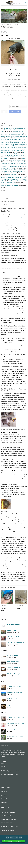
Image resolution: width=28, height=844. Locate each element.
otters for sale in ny (10, 176)
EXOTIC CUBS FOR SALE (8, 830)
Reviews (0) (4, 204)
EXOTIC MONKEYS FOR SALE (9, 826)
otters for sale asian (20, 171)
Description (4, 198)
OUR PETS (4, 798)
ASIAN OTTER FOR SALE (8, 812)
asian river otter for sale (8, 136)
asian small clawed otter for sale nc (12, 142)
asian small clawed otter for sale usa (9, 147)
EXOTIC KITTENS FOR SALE (8, 823)
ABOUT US (4, 791)
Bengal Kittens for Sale (19, 155)
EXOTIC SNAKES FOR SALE (8, 819)
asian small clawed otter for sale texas (16, 145)
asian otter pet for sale (14, 134)
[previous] (1, 603)
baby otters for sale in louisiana (18, 153)
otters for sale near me (6, 177)
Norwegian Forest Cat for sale (11, 169)
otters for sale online (8, 179)
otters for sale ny (15, 177)
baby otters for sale (5, 152)
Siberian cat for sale (5, 184)
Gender (3, 106)
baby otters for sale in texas (7, 155)
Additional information (8, 201)
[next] (27, 603)
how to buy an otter (5, 166)
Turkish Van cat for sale (13, 185)
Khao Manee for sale (14, 166)
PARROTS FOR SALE (6, 815)
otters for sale (13, 171)
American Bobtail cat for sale (10, 128)
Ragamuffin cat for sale (16, 180)
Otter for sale (22, 169)
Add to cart (14, 112)
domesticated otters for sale (9, 165)
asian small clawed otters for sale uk (14, 149)
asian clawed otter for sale (9, 129)
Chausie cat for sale (14, 163)
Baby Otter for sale (20, 150)
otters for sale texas (17, 179)
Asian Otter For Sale (12, 24)
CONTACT (4, 795)
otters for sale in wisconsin (20, 176)
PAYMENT (4, 802)
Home (3, 24)
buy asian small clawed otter (17, 160)
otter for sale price (5, 171)
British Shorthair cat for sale (18, 157)
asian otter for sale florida (18, 131)
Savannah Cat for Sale (10, 182)
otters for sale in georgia (11, 174)
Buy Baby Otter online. (19, 161)
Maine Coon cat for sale (8, 168)
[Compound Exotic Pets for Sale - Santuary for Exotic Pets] (13, 2)
